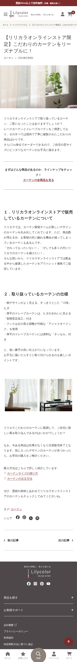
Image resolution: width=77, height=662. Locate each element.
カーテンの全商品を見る (38, 180)
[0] (70, 14)
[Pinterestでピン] (24, 518)
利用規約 (8, 637)
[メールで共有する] (37, 518)
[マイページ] (62, 14)
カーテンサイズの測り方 (22, 473)
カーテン (8, 57)
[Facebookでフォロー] (29, 584)
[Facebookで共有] (18, 518)
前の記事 (13, 540)
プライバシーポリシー (16, 631)
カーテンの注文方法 (19, 478)
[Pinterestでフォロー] (42, 584)
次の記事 (64, 540)
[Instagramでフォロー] (35, 585)
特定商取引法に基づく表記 (18, 644)
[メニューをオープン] (5, 14)
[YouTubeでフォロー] (48, 585)
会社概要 (9, 624)
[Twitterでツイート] (31, 518)
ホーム (5, 25)
